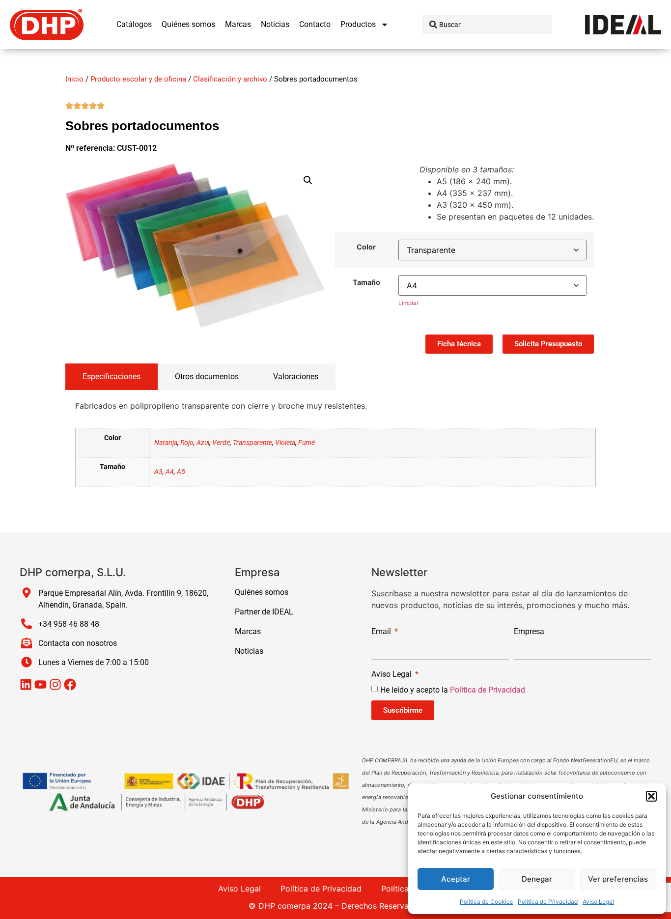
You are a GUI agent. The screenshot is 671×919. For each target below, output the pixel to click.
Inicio (74, 79)
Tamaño (366, 282)
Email (382, 632)
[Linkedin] (26, 684)
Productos (358, 24)
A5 (181, 472)
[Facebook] (70, 684)
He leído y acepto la (452, 690)
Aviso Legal (598, 901)
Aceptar (455, 879)
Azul (202, 443)
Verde (221, 443)
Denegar (537, 879)
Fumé (306, 443)
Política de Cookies (486, 901)
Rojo (187, 443)
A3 (158, 472)
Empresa (529, 632)
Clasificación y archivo (230, 79)
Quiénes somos (188, 24)
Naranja (165, 443)
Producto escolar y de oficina (138, 79)
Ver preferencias (618, 879)
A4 (170, 472)
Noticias (275, 24)
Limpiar (408, 302)
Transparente (252, 443)
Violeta (285, 443)
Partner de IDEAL (264, 611)
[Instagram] (55, 684)
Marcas (238, 24)
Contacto (315, 24)
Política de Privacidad (548, 901)
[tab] (111, 376)
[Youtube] (40, 684)
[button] (651, 796)
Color (366, 247)
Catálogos (134, 24)
